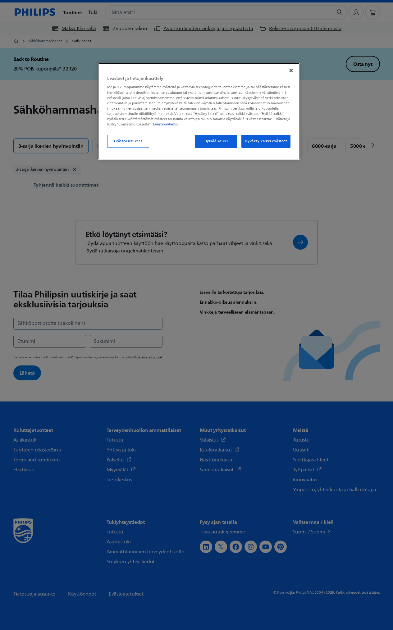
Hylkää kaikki (216, 141)
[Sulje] (291, 70)
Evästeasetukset (128, 141)
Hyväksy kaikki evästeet (266, 141)
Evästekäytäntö (165, 124)
